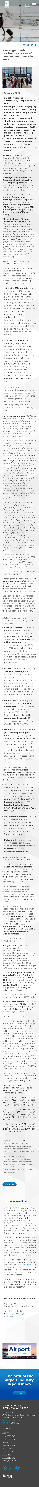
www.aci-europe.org (22, 1255)
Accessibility (8, 1458)
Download (9, 1184)
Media (5, 1442)
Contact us (7, 1452)
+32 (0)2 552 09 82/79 (14, 1420)
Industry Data (9, 1436)
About (5, 1433)
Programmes (9, 1449)
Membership (8, 1446)
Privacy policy (9, 1461)
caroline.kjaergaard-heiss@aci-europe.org (20, 1266)
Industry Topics (10, 1439)
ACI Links (6, 1455)
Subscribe (19, 1393)
